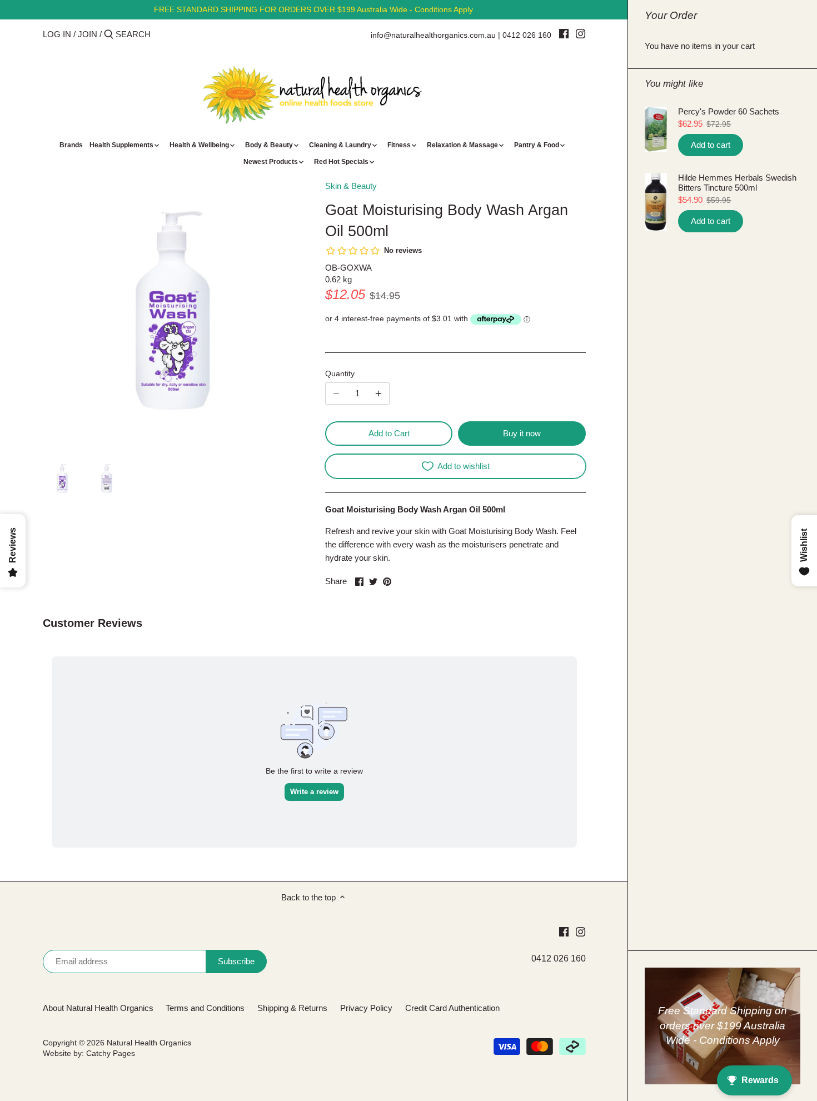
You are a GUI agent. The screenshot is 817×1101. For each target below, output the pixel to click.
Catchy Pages (110, 1053)
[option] (62, 478)
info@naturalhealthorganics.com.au (433, 35)
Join (87, 34)
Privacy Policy (366, 1008)
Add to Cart (389, 433)
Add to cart (710, 145)
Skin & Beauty (351, 186)
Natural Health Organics (149, 1043)
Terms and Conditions (205, 1008)
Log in (57, 34)
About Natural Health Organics (98, 1008)
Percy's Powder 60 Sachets (728, 111)
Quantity (340, 374)
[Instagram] (580, 33)
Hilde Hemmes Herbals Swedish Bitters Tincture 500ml (737, 182)
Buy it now (522, 433)
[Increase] (378, 393)
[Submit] (108, 35)
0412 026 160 (526, 35)
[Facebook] (564, 33)
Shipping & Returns (292, 1008)
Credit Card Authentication (452, 1008)
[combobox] (163, 34)
